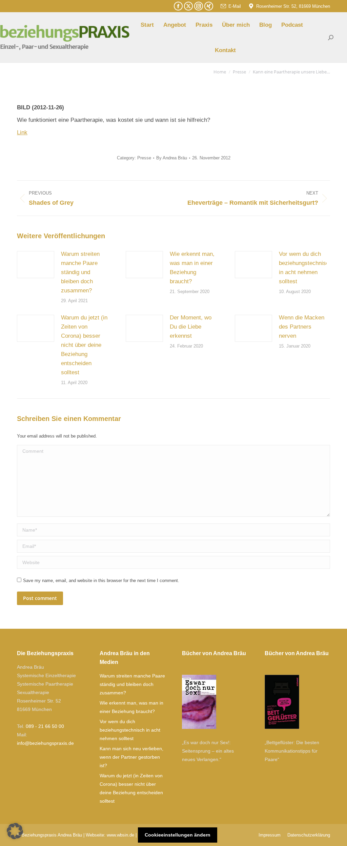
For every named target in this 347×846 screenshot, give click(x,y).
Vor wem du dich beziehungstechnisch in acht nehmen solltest (305, 268)
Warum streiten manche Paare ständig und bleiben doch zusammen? (80, 272)
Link (22, 132)
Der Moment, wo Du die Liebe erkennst (190, 326)
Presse (144, 157)
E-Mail (234, 6)
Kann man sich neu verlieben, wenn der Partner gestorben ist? (131, 757)
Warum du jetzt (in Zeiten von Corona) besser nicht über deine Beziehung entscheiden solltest (84, 345)
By (171, 157)
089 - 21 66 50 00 (45, 726)
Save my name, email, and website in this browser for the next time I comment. (101, 580)
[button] (15, 831)
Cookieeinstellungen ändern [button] (177, 835)
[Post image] (35, 264)
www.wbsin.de (120, 835)
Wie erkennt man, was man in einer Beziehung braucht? (192, 268)
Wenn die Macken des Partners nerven (301, 326)
